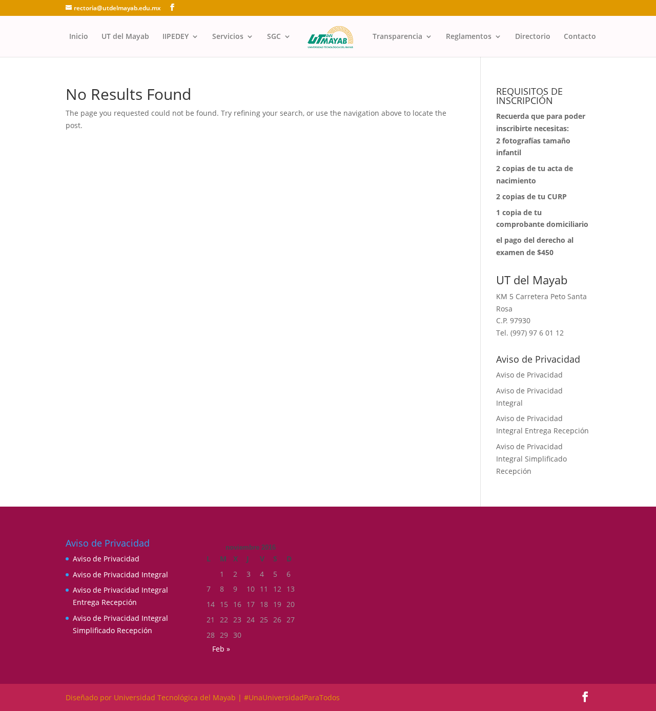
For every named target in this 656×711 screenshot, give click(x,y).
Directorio (532, 37)
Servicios (227, 37)
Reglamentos (468, 37)
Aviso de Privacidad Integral (120, 574)
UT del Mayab (125, 37)
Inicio (78, 37)
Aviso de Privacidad (529, 375)
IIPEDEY (175, 37)
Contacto (580, 37)
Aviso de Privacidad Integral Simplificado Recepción (531, 459)
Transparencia (397, 37)
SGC (274, 37)
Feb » (221, 649)
